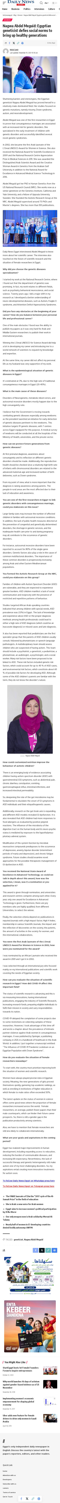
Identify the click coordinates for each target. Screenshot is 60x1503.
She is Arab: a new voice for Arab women (24, 1204)
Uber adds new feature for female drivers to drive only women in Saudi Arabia (19, 1418)
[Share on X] (14, 43)
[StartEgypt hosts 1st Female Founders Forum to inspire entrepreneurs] (50, 1370)
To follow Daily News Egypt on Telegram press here (28, 1186)
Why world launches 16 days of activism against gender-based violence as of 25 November (21, 1384)
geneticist (18, 1239)
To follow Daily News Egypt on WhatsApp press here (29, 1180)
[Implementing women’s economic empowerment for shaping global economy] (50, 1401)
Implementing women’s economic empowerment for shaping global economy (18, 1401)
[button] (5, 3)
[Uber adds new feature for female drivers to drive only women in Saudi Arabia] (50, 1418)
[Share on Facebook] (9, 43)
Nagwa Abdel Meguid (33, 1239)
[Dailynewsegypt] (21, 3)
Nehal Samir (14, 50)
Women (7, 20)
